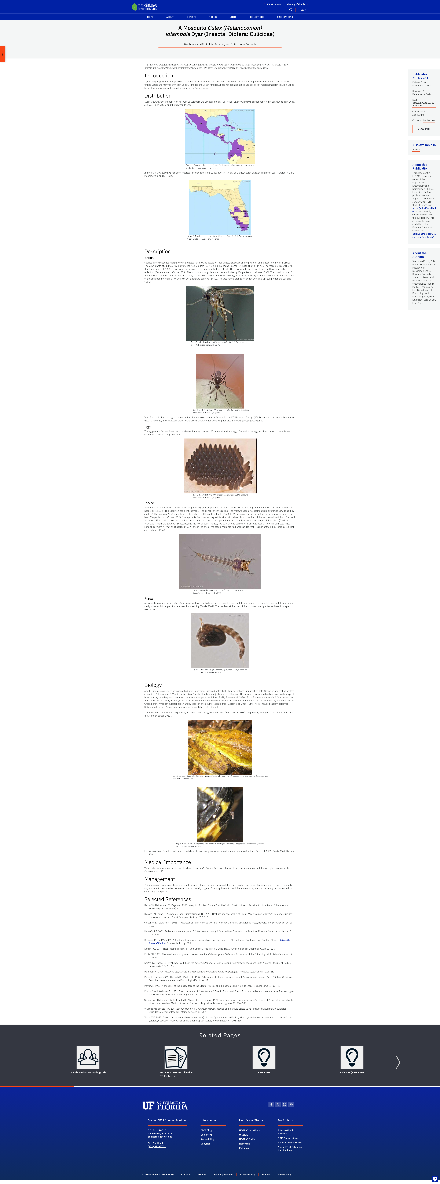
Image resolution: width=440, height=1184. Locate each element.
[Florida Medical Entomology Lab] (88, 1057)
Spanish (416, 149)
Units (233, 17)
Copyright (206, 1143)
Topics (213, 17)
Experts (191, 17)
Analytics (266, 1174)
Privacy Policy (247, 1174)
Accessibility (207, 1139)
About (170, 17)
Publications (285, 17)
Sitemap (185, 1174)
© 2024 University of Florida (158, 1174)
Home (150, 17)
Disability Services (223, 1174)
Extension (244, 1148)
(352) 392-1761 (157, 1146)
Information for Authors (286, 1132)
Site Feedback (156, 1143)
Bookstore (206, 1134)
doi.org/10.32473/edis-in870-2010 (423, 104)
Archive (202, 1174)
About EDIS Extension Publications (290, 1148)
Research (244, 1143)
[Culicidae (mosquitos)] (352, 1057)
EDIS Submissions (288, 1138)
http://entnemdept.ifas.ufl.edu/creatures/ (424, 235)
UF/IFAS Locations (249, 1130)
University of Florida (295, 4)
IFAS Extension (274, 4)
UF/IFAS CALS (247, 1139)
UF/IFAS (243, 1134)
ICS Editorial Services (290, 1142)
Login (303, 10)
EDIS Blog (206, 1130)
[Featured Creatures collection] (176, 1057)
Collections (256, 17)
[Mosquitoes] (264, 1057)
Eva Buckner (429, 120)
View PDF (424, 129)
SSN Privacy (285, 1174)
